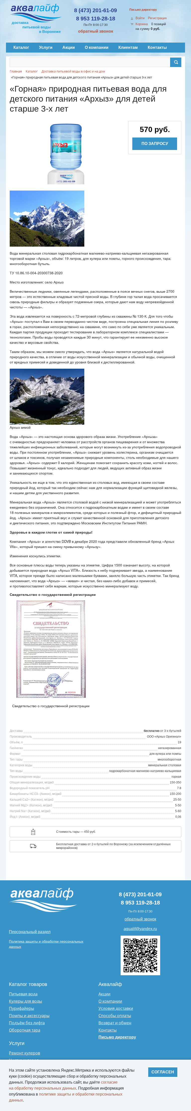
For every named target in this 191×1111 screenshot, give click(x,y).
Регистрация (157, 18)
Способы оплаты (114, 1015)
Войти (140, 18)
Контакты (107, 1030)
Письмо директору (143, 9)
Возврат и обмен (114, 1023)
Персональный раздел (29, 932)
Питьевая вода (23, 994)
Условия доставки (115, 1008)
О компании (110, 1001)
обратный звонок (95, 31)
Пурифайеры (21, 1008)
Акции (104, 994)
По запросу (155, 143)
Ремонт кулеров (24, 1053)
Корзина (142, 24)
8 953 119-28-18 (95, 18)
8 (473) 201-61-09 (95, 10)
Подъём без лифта (27, 1023)
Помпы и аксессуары (29, 1015)
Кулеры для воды (25, 1001)
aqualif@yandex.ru (140, 929)
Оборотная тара (24, 1030)
